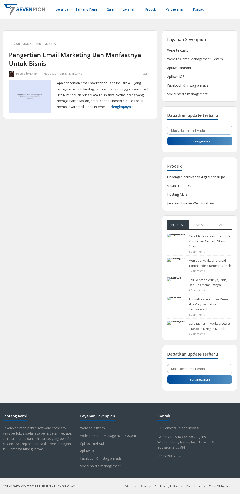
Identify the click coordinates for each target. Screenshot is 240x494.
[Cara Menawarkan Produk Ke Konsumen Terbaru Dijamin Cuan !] (176, 240)
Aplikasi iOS (175, 76)
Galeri (111, 9)
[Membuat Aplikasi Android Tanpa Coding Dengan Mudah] (176, 265)
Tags (221, 225)
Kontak (198, 9)
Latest (200, 225)
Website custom (179, 50)
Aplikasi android (179, 68)
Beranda (62, 9)
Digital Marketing (71, 74)
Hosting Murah (178, 194)
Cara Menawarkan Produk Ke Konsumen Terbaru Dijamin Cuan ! (210, 241)
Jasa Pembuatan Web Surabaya (191, 203)
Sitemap (145, 486)
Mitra (128, 486)
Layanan (128, 9)
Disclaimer (193, 486)
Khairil (34, 74)
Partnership (174, 9)
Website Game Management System (195, 59)
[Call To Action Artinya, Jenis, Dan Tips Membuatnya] (176, 284)
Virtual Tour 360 (179, 185)
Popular (178, 225)
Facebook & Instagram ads (187, 85)
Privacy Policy (169, 486)
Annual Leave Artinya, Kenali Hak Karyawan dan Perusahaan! (209, 304)
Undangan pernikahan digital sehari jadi (196, 177)
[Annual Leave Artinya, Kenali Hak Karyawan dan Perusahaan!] (176, 303)
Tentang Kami (86, 9)
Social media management (187, 94)
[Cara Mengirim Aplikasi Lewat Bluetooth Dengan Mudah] (176, 328)
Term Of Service (219, 486)
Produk (150, 9)
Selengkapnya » (121, 106)
